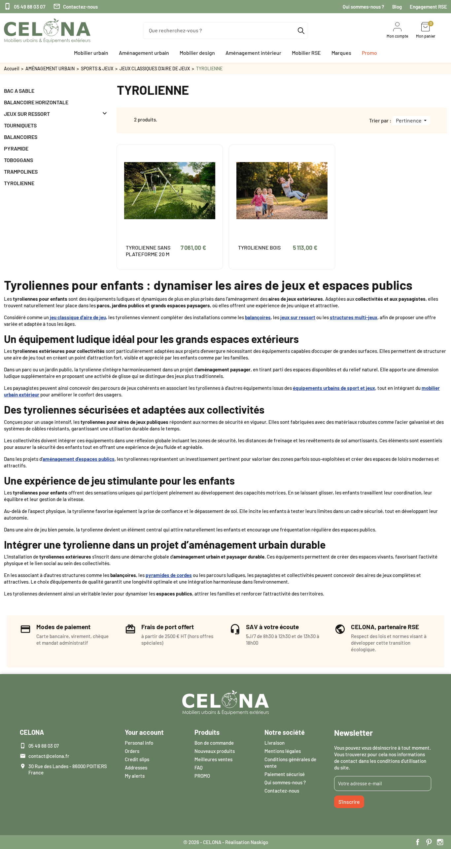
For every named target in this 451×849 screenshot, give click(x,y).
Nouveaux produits (214, 751)
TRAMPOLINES (21, 171)
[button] (91, 53)
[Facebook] (417, 842)
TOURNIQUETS (20, 125)
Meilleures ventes (213, 759)
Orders (132, 751)
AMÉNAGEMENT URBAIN (50, 68)
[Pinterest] (429, 842)
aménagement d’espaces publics (79, 459)
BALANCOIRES (20, 137)
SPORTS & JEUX (97, 68)
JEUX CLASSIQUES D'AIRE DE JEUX (155, 68)
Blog (397, 7)
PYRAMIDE (16, 148)
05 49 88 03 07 (24, 6)
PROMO (202, 776)
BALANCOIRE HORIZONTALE (36, 102)
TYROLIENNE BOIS (259, 247)
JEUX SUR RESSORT (27, 114)
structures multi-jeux (353, 317)
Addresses (136, 767)
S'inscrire (349, 801)
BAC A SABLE (19, 90)
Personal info (139, 743)
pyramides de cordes (169, 575)
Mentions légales (282, 751)
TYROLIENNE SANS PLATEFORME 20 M (148, 250)
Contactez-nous (75, 6)
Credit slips (137, 759)
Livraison (274, 743)
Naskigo (259, 842)
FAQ (198, 767)
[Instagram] (440, 842)
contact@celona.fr (48, 756)
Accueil (11, 68)
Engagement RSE (428, 7)
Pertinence (409, 120)
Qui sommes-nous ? (363, 7)
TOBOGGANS (18, 160)
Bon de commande (214, 743)
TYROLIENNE (19, 183)
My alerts (135, 776)
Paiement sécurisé (284, 774)
